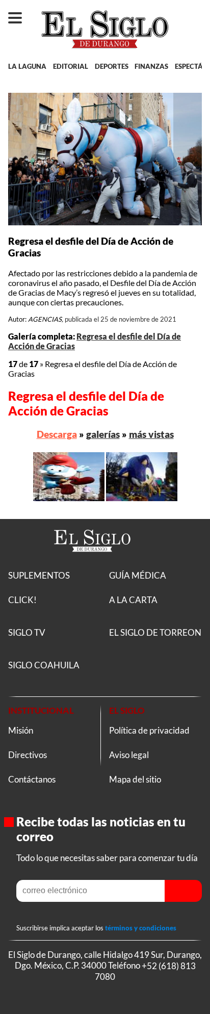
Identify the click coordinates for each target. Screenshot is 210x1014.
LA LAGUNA (27, 66)
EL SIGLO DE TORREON (155, 632)
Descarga (57, 434)
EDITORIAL (70, 66)
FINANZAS (151, 66)
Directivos (27, 754)
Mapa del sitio (135, 779)
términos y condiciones (140, 928)
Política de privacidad (149, 730)
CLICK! (22, 599)
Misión (20, 730)
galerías (103, 434)
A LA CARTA (133, 599)
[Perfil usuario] (194, 13)
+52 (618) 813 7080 (145, 970)
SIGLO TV (26, 632)
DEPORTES (111, 66)
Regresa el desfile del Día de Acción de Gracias (86, 403)
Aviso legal (129, 754)
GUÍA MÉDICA (137, 575)
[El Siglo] (92, 563)
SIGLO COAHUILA (44, 665)
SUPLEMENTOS (39, 575)
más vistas (151, 434)
